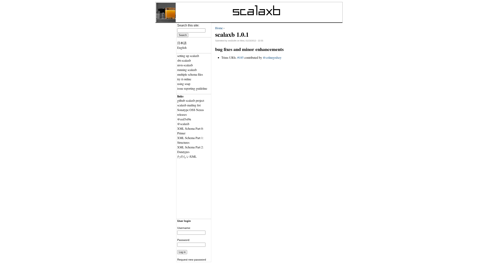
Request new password (191, 259)
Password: (183, 240)
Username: (184, 227)
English (182, 48)
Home (219, 28)
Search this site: (188, 25)
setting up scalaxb (188, 56)
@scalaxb (183, 124)
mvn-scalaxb (185, 65)
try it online (184, 79)
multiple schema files (190, 74)
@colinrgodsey (272, 57)
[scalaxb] (166, 21)
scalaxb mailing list (189, 105)
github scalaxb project (190, 100)
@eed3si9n (184, 119)
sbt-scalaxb (184, 60)
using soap (183, 84)
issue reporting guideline (192, 88)
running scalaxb (187, 70)
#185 (240, 57)
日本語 (182, 43)
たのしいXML (187, 156)
